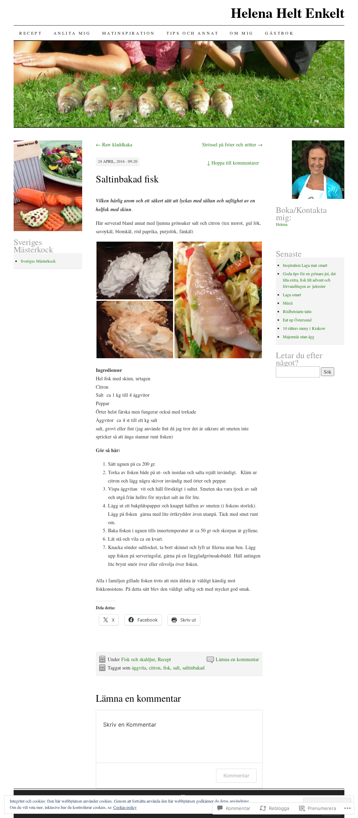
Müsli (288, 303)
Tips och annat (192, 33)
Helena (281, 224)
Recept (30, 33)
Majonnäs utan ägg (298, 336)
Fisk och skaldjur (138, 659)
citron (154, 667)
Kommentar (236, 775)
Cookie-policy (125, 807)
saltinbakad (193, 667)
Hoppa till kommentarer (233, 162)
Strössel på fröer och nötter (232, 144)
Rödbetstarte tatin (297, 311)
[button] (135, 270)
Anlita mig (72, 33)
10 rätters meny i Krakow (304, 328)
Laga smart (292, 294)
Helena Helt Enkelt (287, 12)
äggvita (139, 667)
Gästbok (279, 33)
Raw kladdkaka (114, 144)
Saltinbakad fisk (127, 178)
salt (176, 667)
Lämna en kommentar (237, 659)
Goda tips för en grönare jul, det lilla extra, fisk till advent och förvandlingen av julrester (309, 280)
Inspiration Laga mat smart (305, 265)
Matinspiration (128, 33)
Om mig (242, 33)
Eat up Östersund (297, 320)
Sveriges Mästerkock (38, 261)
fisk (166, 667)
